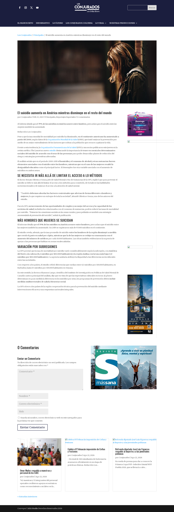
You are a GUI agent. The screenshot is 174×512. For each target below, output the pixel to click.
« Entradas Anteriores (27, 496)
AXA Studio (33, 508)
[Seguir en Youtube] (37, 7)
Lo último (57, 23)
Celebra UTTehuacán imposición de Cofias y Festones (86, 450)
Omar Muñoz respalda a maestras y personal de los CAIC (35, 471)
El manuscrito (25, 23)
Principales (38, 35)
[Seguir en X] (31, 7)
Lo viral (99, 23)
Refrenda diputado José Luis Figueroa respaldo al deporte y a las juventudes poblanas (132, 451)
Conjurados (26, 117)
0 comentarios (83, 117)
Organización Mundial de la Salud (63, 139)
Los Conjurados (24, 35)
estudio (52, 150)
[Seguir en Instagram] (25, 7)
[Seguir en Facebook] (19, 7)
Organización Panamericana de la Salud (58, 147)
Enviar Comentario (32, 427)
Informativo (43, 23)
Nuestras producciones (122, 23)
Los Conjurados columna (79, 23)
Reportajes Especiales (66, 117)
